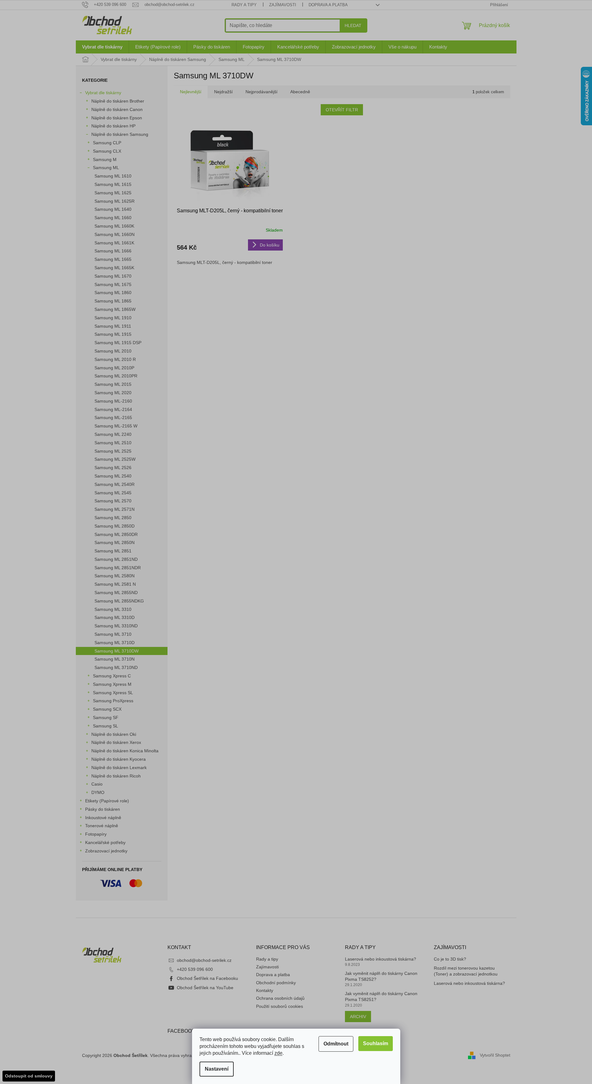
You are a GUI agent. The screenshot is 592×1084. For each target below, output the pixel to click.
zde (278, 1053)
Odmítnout (336, 1043)
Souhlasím (375, 1043)
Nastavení (216, 1069)
